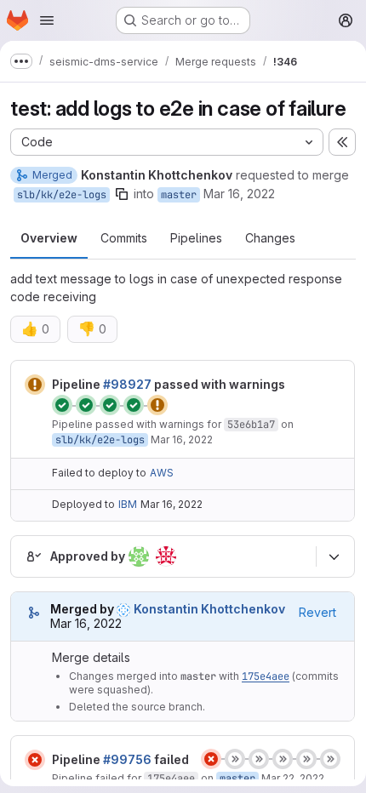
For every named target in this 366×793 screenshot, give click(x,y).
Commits (123, 238)
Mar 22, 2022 (292, 778)
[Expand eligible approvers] (333, 556)
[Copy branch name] (122, 194)
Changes (270, 238)
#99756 (127, 759)
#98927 (127, 384)
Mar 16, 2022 (239, 193)
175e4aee (265, 676)
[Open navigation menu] (46, 20)
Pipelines (196, 238)
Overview (48, 238)
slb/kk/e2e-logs (61, 195)
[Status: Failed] (35, 760)
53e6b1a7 (251, 424)
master (179, 195)
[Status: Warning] (35, 384)
